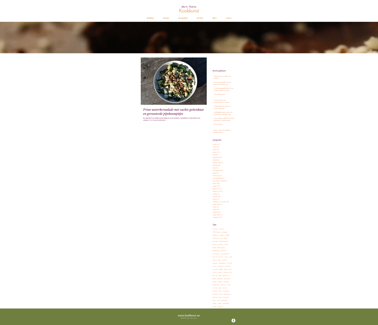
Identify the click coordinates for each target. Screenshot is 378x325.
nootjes (215, 306)
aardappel (224, 232)
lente (218, 300)
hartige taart (216, 285)
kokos (220, 291)
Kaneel (222, 229)
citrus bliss (227, 266)
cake (230, 257)
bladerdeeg (216, 250)
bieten (226, 244)
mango (215, 303)
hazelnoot (223, 285)
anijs (221, 238)
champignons (222, 263)
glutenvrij (220, 282)
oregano (220, 306)
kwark (220, 297)
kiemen (225, 288)
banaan (215, 244)
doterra (220, 272)
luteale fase (224, 300)
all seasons (216, 238)
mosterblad (225, 303)
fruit (228, 275)
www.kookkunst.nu (189, 315)
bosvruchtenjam (224, 254)
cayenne (215, 263)
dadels (221, 269)
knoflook (215, 291)
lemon (214, 300)
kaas (216, 288)
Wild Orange (216, 232)
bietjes (214, 247)
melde (219, 303)
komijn (221, 294)
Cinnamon (215, 229)
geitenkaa (220, 278)
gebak (214, 278)
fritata (220, 275)
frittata (224, 275)
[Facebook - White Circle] (233, 320)
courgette (215, 269)
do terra (215, 272)
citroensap (220, 266)
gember (215, 282)
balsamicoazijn (224, 241)
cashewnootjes (217, 260)
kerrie (220, 288)
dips (230, 269)
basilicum (221, 244)
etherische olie (228, 272)
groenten (226, 282)
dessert (226, 269)
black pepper (221, 247)
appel (225, 238)
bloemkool (223, 250)
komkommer (227, 294)
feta (214, 275)
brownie (220, 257)
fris (216, 275)
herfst (228, 285)
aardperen (216, 235)
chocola (229, 263)
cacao (226, 257)
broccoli (215, 257)
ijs (213, 288)
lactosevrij (226, 297)
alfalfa (227, 235)
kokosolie (215, 294)
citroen (214, 266)
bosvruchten (216, 254)
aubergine (215, 241)
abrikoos (222, 235)
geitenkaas (227, 278)
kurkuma (215, 297)
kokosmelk (226, 291)
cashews (224, 260)
